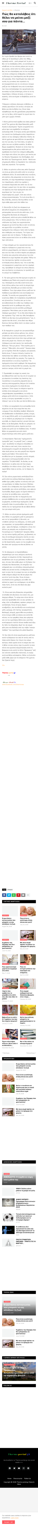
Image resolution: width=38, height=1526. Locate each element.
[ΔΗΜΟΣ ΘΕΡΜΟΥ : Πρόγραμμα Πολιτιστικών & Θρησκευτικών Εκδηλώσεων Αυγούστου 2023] (8, 1202)
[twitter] (14, 1468)
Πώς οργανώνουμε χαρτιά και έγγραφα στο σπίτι (9, 968)
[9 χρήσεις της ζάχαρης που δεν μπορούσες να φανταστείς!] (8, 1101)
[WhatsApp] (14, 895)
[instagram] (23, 1468)
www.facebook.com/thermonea (13, 684)
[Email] (23, 895)
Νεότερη (6, 1053)
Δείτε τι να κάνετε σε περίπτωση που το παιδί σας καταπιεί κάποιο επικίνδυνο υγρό (25, 1088)
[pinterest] (28, 1468)
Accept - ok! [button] (8, 1522)
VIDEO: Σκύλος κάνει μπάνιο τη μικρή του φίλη (25, 1189)
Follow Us (27, 1478)
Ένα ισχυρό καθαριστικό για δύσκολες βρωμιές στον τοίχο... (27, 994)
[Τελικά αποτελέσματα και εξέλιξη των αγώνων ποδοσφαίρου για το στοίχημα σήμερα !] (8, 1217)
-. (9, 682)
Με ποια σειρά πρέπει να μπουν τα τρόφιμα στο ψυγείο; (27, 944)
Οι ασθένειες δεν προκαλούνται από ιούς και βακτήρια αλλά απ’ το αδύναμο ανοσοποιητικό (25, 1229)
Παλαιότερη (30, 1053)
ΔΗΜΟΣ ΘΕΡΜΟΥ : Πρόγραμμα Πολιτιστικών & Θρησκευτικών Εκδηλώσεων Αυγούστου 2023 (25, 1203)
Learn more (14, 1518)
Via (3, 665)
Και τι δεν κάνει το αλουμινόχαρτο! (27, 1042)
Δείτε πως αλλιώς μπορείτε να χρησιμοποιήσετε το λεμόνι (27, 1020)
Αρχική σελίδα (7, 10)
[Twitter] (9, 895)
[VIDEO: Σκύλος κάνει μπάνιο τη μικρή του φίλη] (8, 1192)
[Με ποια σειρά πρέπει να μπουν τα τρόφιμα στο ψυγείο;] (8, 1112)
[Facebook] (4, 895)
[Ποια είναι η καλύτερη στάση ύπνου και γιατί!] (8, 1078)
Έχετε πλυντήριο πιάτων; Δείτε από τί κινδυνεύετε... (10, 1043)
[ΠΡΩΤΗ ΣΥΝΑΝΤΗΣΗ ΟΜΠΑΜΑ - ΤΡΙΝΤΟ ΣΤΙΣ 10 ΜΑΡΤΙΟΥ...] (8, 1243)
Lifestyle (17, 10)
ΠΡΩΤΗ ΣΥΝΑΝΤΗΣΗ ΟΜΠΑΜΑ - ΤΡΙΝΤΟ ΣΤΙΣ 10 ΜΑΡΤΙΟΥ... (26, 1241)
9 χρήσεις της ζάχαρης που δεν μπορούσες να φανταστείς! (8, 945)
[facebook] (10, 1468)
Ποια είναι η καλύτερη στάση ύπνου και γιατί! (26, 920)
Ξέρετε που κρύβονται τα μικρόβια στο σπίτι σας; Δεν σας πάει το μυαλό (9, 995)
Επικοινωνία (18, 1478)
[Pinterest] (18, 895)
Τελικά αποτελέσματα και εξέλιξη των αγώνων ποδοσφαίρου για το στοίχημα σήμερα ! (25, 1217)
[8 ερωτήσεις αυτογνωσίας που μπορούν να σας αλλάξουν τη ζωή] (8, 1067)
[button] (3, 3)
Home (9, 1478)
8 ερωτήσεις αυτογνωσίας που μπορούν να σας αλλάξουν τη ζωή (8, 921)
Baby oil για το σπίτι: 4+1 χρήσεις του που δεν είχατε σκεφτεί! (9, 1019)
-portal (9, 673)
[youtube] (19, 1468)
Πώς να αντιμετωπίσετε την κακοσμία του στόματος (27, 969)
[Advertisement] (19, 704)
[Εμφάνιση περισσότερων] (28, 895)
